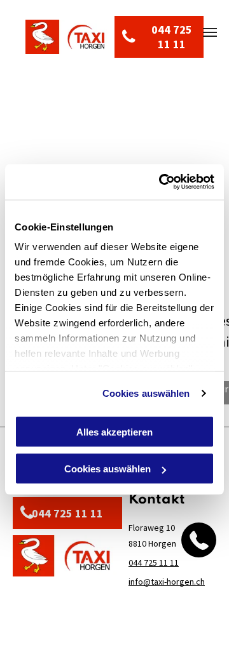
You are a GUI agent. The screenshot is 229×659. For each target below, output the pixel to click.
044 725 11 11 (153, 562)
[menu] (210, 32)
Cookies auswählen (146, 393)
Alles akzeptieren (114, 431)
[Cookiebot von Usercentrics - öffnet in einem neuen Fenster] (161, 182)
